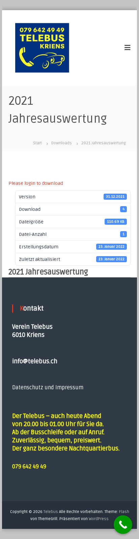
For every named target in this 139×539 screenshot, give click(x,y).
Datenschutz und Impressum (47, 387)
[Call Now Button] (123, 524)
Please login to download (35, 183)
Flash (124, 511)
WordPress (99, 518)
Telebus (51, 511)
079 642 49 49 (29, 466)
